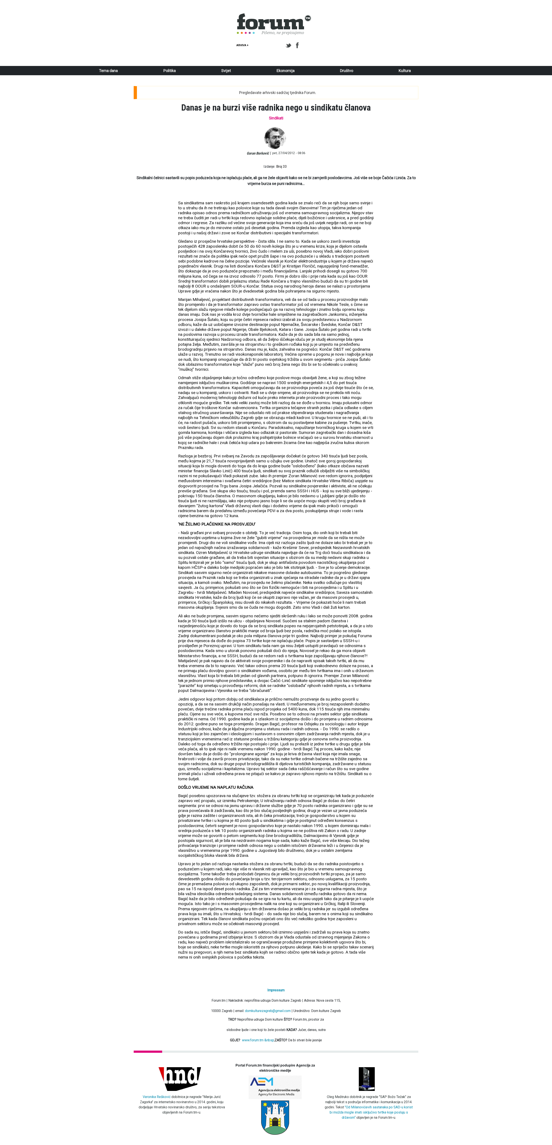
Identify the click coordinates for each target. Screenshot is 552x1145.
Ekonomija (286, 70)
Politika (169, 70)
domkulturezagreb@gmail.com (268, 1011)
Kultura (405, 70)
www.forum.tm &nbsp (258, 1040)
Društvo (346, 70)
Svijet (226, 70)
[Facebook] (297, 45)
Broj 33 (281, 166)
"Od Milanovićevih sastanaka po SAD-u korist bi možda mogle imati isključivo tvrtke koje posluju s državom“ (371, 1112)
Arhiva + (242, 45)
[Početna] (274, 15)
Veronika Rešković (157, 1097)
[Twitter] (289, 45)
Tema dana (108, 70)
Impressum (276, 990)
